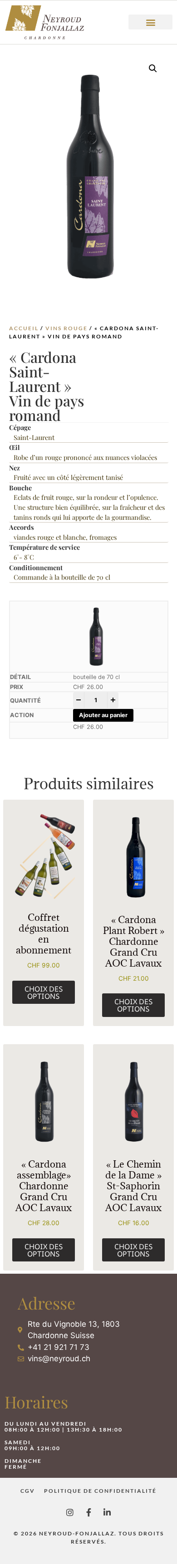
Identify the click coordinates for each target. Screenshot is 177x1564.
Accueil (24, 328)
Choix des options (44, 992)
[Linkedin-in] (107, 1512)
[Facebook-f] (88, 1512)
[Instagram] (70, 1512)
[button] (150, 22)
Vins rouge (66, 328)
